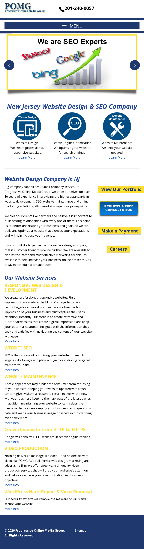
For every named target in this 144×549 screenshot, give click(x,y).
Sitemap (80, 530)
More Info (11, 341)
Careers (118, 249)
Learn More (27, 157)
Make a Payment (119, 231)
